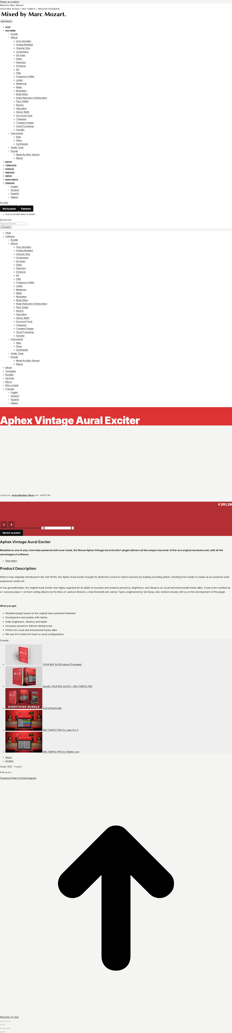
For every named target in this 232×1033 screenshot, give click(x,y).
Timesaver (21, 119)
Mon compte (11, 179)
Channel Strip (23, 48)
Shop (8, 27)
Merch (8, 176)
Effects (14, 37)
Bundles (9, 169)
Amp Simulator (23, 41)
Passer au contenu (9, 1)
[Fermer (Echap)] (9, 1021)
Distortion (21, 62)
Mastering (21, 83)
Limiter (19, 80)
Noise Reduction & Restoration (31, 97)
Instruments (17, 133)
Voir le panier (9, 208)
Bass (18, 136)
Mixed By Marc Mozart (28, 154)
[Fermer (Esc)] (1, 1028)
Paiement (26, 208)
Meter (19, 87)
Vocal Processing (25, 126)
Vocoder (20, 129)
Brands (14, 151)
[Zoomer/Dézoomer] (1, 1021)
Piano (19, 140)
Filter (18, 73)
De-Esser (21, 55)
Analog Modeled (24, 44)
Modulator (21, 90)
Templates (10, 165)
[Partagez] (7, 1021)
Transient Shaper (25, 122)
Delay (19, 58)
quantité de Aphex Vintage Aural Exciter (20, 528)
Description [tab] (11, 560)
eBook (8, 162)
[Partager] (4, 1028)
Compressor (22, 51)
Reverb (19, 105)
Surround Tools (24, 115)
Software (10, 30)
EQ (17, 69)
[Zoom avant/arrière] (9, 1028)
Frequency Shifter (25, 76)
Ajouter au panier (12, 533)
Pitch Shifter (22, 101)
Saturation (21, 108)
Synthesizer (22, 144)
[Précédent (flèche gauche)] (1, 1024)
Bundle (14, 34)
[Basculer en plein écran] (4, 1021)
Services (9, 172)
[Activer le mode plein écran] (7, 1028)
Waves (19, 158)
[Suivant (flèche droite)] (4, 1024)
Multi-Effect (22, 94)
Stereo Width (22, 112)
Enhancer (21, 66)
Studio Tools (17, 147)
